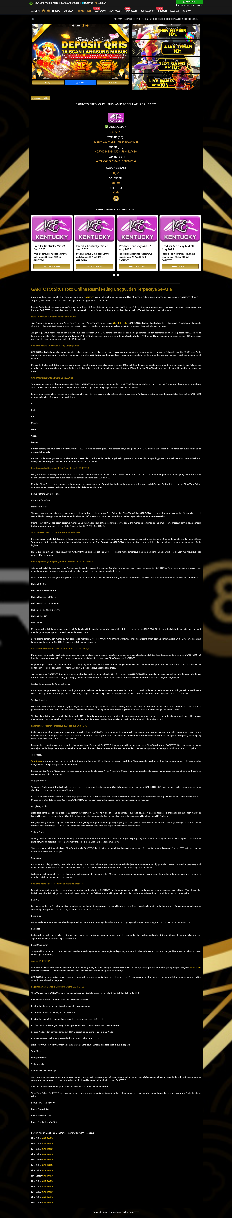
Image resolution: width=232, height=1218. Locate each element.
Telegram (88, 3)
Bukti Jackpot (148, 11)
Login (49, 82)
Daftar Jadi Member (70, 3)
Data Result (131, 11)
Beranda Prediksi (41, 98)
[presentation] (114, 274)
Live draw (68, 11)
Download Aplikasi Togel (46, 3)
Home (57, 11)
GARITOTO (47, 1138)
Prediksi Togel (84, 11)
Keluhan (174, 11)
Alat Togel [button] (115, 11)
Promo (81, 82)
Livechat (101, 3)
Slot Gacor (100, 11)
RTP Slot (114, 82)
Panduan (186, 11)
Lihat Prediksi (53, 266)
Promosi (162, 11)
